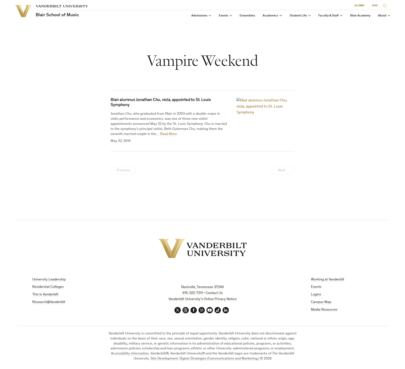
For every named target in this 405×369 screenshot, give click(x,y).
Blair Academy (360, 15)
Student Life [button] (298, 15)
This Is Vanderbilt (45, 294)
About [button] (382, 15)
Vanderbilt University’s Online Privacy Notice (203, 299)
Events (316, 287)
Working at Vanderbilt (327, 279)
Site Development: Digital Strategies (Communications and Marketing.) (204, 359)
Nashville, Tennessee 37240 (202, 287)
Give (375, 5)
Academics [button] (270, 15)
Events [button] (223, 15)
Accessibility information (130, 354)
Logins (316, 294)
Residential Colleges (48, 287)
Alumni (359, 5)
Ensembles (247, 15)
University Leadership (49, 279)
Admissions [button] (199, 15)
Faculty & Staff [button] (328, 15)
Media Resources (324, 310)
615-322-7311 (192, 293)
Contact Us (214, 293)
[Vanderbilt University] (202, 248)
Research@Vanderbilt (48, 302)
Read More (168, 134)
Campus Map (321, 302)
